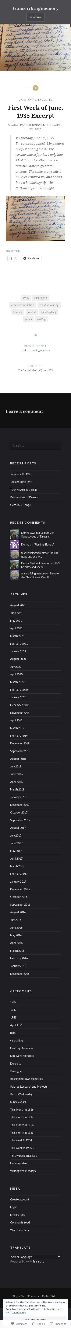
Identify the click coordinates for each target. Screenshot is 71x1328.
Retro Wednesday (21, 1094)
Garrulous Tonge (20, 504)
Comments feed (20, 1222)
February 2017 (19, 873)
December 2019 (20, 705)
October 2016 (18, 896)
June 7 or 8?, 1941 (21, 474)
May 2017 (16, 850)
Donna (25, 544)
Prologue (16, 1071)
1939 (13, 1002)
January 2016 (18, 965)
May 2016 (16, 935)
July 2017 (15, 835)
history (17, 312)
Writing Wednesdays (23, 1170)
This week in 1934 (21, 1140)
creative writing (49, 305)
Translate (38, 1261)
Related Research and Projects (29, 1086)
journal (32, 312)
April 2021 (16, 628)
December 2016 (20, 889)
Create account (19, 1199)
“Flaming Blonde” (44, 544)
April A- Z (16, 1025)
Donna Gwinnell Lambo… (36, 532)
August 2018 (18, 758)
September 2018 (20, 751)
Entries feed (17, 1214)
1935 (26, 297)
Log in (13, 1207)
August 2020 (18, 658)
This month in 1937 (21, 1117)
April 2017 (16, 858)
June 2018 (16, 774)
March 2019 (17, 728)
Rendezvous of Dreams (24, 497)
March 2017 (17, 866)
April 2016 (16, 942)
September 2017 (20, 820)
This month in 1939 (21, 1132)
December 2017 (20, 804)
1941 (13, 1017)
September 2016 (20, 904)
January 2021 (18, 651)
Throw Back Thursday (23, 1155)
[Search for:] (35, 445)
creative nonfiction (22, 305)
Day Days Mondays (21, 1048)
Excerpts (45, 99)
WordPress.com (20, 1230)
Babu (13, 1032)
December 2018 (20, 743)
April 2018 (16, 781)
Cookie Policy (19, 1312)
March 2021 (17, 635)
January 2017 (18, 881)
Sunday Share (18, 1101)
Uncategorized (19, 1163)
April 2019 (16, 720)
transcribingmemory (35, 8)
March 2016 (17, 950)
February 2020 (19, 689)
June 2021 (16, 612)
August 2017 (18, 827)
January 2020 (18, 697)
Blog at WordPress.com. (26, 1296)
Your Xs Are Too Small (23, 489)
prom (28, 319)
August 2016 (18, 912)
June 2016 (16, 927)
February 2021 (19, 643)
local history (48, 312)
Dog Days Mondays (22, 1055)
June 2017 (16, 843)
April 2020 (16, 674)
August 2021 (18, 605)
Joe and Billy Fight (21, 481)
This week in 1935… (22, 1147)
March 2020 (17, 682)
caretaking (28, 99)
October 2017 (18, 812)
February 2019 (19, 735)
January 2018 (18, 797)
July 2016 (15, 919)
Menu (37, 17)
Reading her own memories (26, 1078)
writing (41, 319)
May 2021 (16, 620)
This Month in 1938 (22, 1124)
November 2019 (20, 712)
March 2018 (17, 789)
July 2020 (15, 666)
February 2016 (19, 958)
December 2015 (20, 973)
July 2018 (15, 766)
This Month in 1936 (22, 1109)
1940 (13, 1009)
